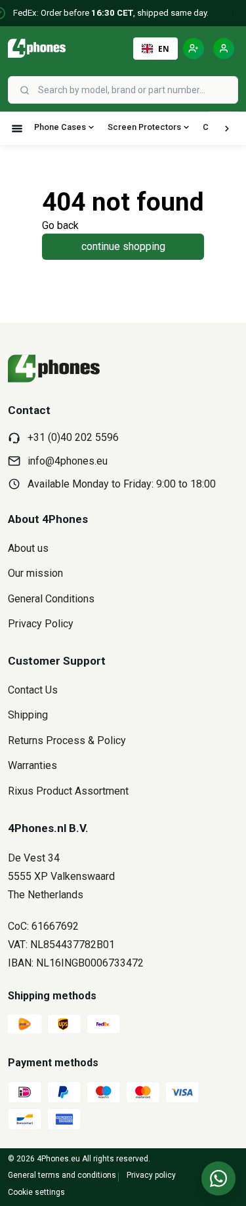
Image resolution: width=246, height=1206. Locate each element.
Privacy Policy (40, 623)
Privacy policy (151, 1175)
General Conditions (51, 599)
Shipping (28, 715)
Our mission (35, 573)
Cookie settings (36, 1192)
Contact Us (33, 690)
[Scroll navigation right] (227, 128)
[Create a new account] (193, 48)
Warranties (32, 765)
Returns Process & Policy (67, 740)
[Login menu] (223, 48)
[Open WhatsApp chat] (218, 1178)
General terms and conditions (62, 1175)
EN (163, 48)
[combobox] (136, 90)
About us (28, 548)
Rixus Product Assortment (68, 791)
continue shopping (123, 246)
